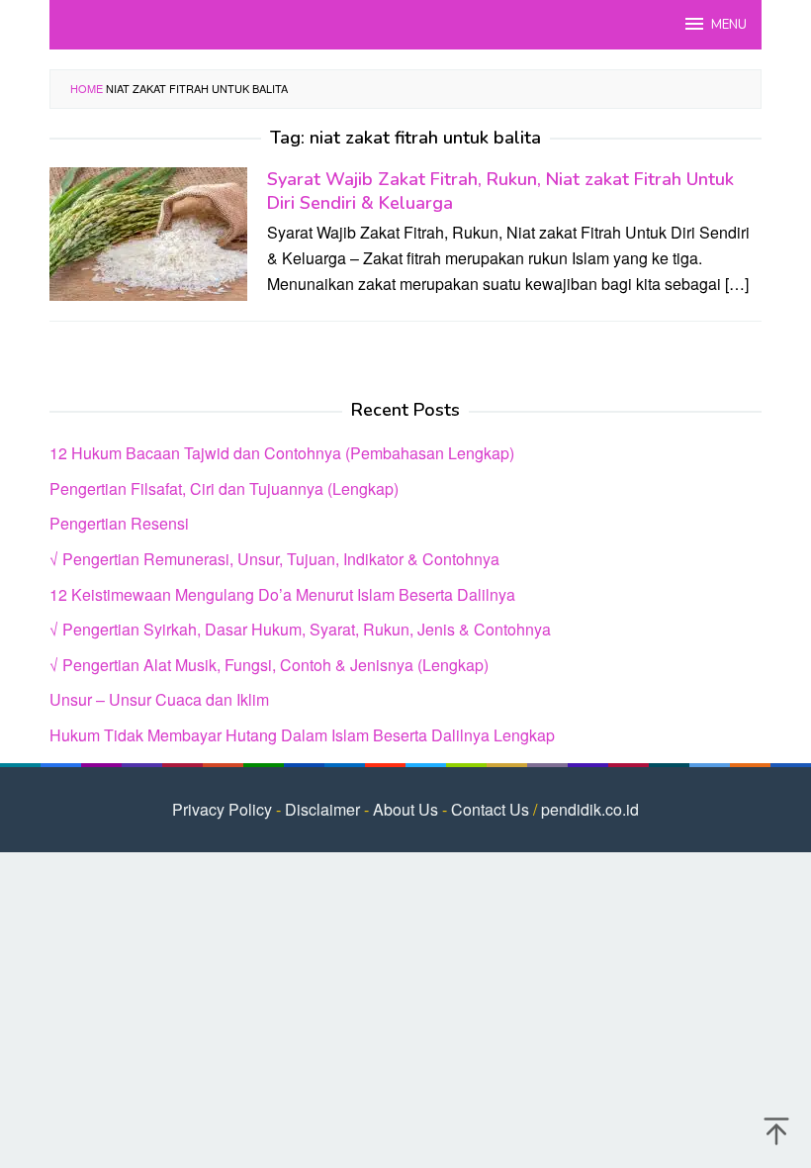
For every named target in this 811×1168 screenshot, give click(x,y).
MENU (729, 25)
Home (86, 88)
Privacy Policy (222, 809)
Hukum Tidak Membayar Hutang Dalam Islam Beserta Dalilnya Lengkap (302, 735)
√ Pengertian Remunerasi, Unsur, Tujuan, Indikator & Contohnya (274, 558)
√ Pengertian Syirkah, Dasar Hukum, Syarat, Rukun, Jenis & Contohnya (300, 629)
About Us (405, 809)
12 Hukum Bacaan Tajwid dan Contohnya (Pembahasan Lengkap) (281, 452)
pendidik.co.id (590, 809)
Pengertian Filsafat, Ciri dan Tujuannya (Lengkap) (224, 488)
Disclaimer (322, 809)
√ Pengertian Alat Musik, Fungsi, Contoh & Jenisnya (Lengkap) (269, 664)
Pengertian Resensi (119, 523)
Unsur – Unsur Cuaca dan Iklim (159, 699)
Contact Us (490, 809)
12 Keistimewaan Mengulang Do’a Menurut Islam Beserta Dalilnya (282, 594)
